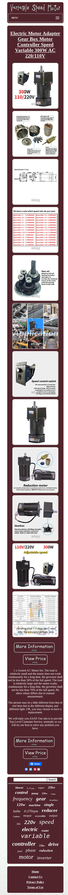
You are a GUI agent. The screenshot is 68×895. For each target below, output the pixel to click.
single (49, 804)
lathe (16, 811)
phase (31, 850)
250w (44, 793)
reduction (46, 850)
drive (53, 844)
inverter (44, 857)
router (45, 830)
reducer (50, 810)
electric (30, 829)
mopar (27, 815)
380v (19, 824)
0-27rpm (30, 788)
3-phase (16, 816)
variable (35, 836)
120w (21, 805)
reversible (40, 816)
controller (24, 843)
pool (20, 851)
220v (30, 822)
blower (19, 787)
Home (35, 871)
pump (35, 793)
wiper (41, 787)
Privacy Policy (35, 882)
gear (41, 798)
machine (34, 805)
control (21, 792)
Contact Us (35, 876)
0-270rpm (31, 811)
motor (26, 856)
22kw (51, 787)
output (53, 815)
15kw (42, 845)
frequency (22, 798)
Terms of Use (35, 887)
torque (53, 794)
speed (46, 821)
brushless (54, 800)
